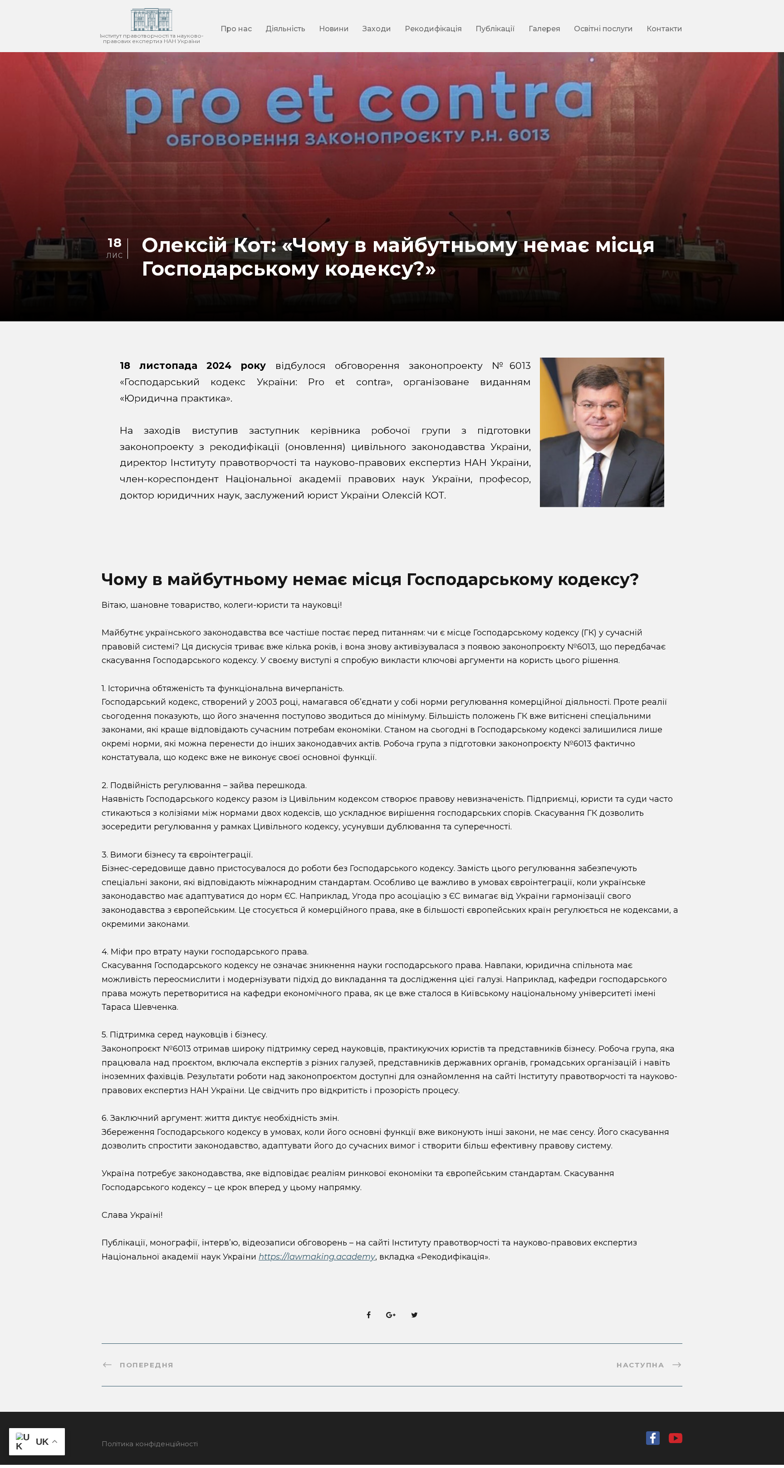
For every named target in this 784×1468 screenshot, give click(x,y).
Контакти (664, 28)
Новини (334, 28)
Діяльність (285, 28)
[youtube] (675, 1440)
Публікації (495, 28)
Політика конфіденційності (150, 1443)
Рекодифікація (433, 28)
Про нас (236, 28)
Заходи (377, 28)
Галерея (544, 28)
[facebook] (653, 1440)
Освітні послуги (603, 28)
